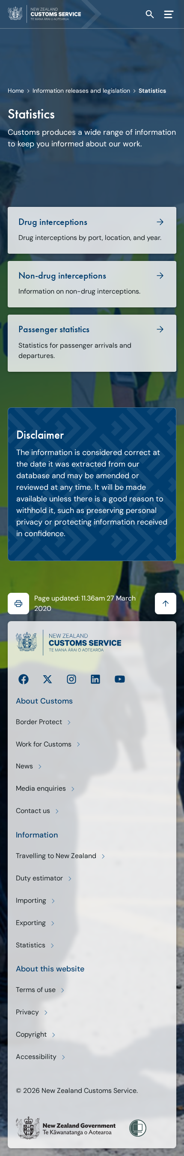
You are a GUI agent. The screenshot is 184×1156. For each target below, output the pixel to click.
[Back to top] (165, 603)
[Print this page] (18, 603)
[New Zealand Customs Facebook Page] (23, 679)
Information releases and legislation (81, 90)
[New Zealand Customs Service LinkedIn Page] (95, 679)
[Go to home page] (58, 14)
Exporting (31, 922)
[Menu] (168, 14)
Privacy (27, 1011)
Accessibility (36, 1056)
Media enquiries (41, 788)
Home (16, 90)
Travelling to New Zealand (56, 855)
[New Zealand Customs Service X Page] (47, 679)
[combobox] (134, 14)
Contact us (33, 810)
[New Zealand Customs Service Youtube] (120, 679)
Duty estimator (39, 878)
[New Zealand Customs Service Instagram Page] (71, 679)
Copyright (31, 1034)
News (24, 766)
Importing (31, 900)
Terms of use (36, 989)
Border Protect (39, 721)
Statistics (30, 945)
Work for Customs (43, 744)
